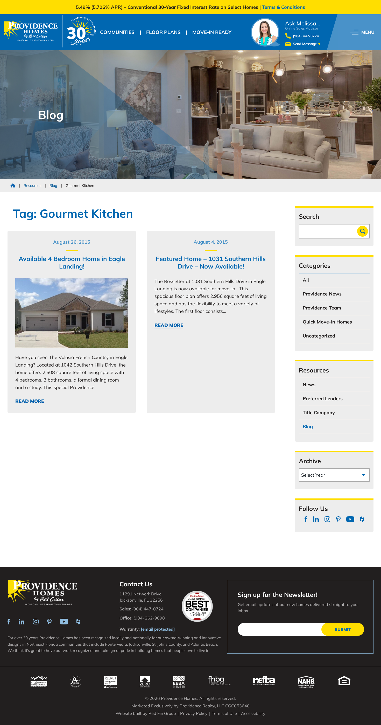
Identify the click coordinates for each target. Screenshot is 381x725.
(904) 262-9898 (149, 618)
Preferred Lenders (323, 399)
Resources (33, 185)
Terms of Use (224, 713)
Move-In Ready (211, 32)
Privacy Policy (194, 713)
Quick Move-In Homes (327, 322)
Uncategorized (319, 336)
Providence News (322, 294)
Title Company (319, 413)
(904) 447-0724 (306, 36)
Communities (117, 32)
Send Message (305, 43)
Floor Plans (163, 32)
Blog (53, 185)
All (306, 280)
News (309, 385)
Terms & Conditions (283, 7)
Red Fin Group (162, 713)
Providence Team (322, 308)
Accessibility (253, 713)
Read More (29, 401)
